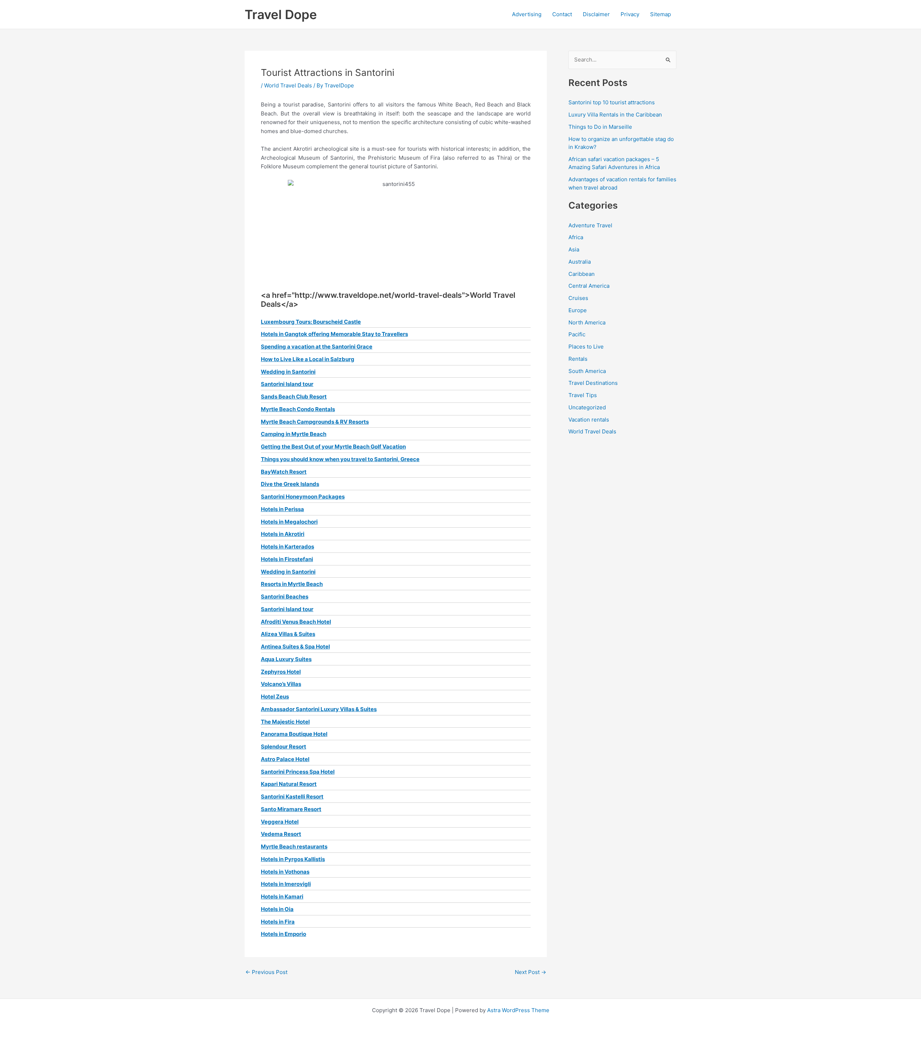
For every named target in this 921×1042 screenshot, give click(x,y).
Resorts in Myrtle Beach (292, 584)
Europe (577, 310)
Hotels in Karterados (287, 546)
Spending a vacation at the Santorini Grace (316, 346)
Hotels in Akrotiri (282, 534)
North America (586, 322)
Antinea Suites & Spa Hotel (295, 646)
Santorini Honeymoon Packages (303, 496)
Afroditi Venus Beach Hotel (296, 621)
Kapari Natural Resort (289, 784)
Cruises (578, 298)
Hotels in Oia (277, 909)
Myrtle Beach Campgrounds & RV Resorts (315, 421)
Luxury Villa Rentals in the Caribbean (615, 114)
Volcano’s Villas (281, 684)
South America (587, 371)
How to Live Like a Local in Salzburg (307, 359)
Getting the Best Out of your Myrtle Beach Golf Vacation (333, 446)
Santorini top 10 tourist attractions (611, 102)
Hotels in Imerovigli (286, 884)
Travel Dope (281, 14)
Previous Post (266, 972)
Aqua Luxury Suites (286, 659)
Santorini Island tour (287, 384)
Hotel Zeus (275, 696)
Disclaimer (596, 14)
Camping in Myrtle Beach (293, 434)
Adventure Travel (590, 225)
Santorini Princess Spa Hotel (298, 771)
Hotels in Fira (278, 921)
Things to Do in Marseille (600, 126)
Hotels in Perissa (282, 509)
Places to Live (586, 346)
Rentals (577, 358)
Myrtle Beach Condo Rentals (298, 409)
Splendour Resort (283, 746)
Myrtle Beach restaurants (294, 846)
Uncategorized (587, 407)
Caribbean (581, 273)
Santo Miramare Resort (291, 809)
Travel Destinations (593, 382)
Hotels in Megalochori (289, 521)
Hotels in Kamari (282, 896)
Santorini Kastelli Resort (292, 796)
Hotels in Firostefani (287, 559)
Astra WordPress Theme (518, 1010)
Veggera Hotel (280, 821)
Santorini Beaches (284, 596)
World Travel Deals (288, 85)
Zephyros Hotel (281, 671)
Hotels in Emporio (283, 933)
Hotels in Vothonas (285, 871)
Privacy (630, 14)
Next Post (530, 972)
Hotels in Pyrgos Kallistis (293, 859)
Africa (575, 237)
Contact (562, 14)
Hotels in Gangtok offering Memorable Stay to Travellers (334, 334)
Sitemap (660, 14)
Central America (588, 285)
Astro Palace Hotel (285, 759)
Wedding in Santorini (288, 371)
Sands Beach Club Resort (294, 396)
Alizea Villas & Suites (288, 634)
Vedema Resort (281, 834)
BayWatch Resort (284, 471)
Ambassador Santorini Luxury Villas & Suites (319, 709)
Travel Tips (582, 395)
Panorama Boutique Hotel (294, 734)
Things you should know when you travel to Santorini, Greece (340, 459)
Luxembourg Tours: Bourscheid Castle (311, 321)
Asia (573, 249)
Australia (579, 261)
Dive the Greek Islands (290, 484)
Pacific (576, 334)
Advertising (526, 14)
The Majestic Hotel (285, 721)
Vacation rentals (588, 419)
